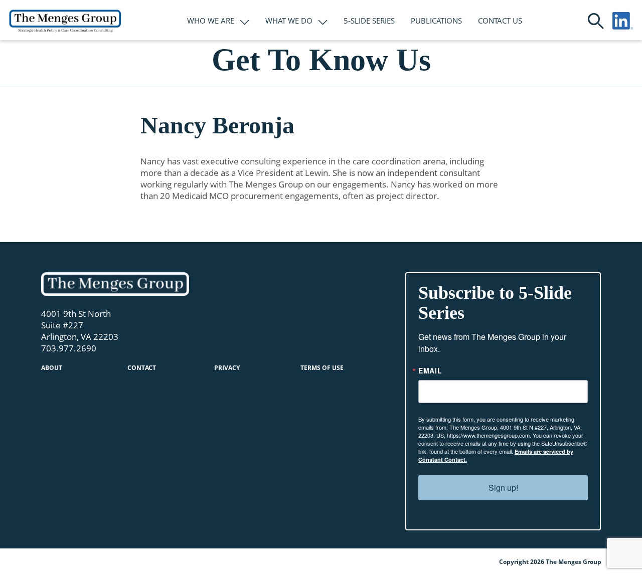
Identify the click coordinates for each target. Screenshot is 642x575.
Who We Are (210, 21)
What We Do (288, 21)
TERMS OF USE (322, 367)
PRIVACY (227, 367)
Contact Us (500, 21)
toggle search (596, 21)
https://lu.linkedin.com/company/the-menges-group (622, 21)
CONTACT (141, 367)
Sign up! (503, 487)
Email (430, 370)
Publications (436, 21)
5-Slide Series (369, 21)
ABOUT (51, 367)
